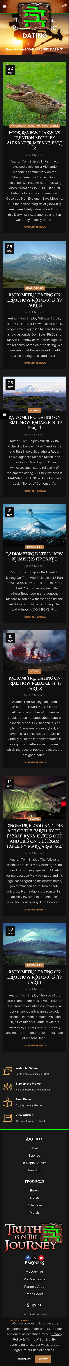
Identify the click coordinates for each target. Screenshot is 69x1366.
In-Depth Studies (34, 1163)
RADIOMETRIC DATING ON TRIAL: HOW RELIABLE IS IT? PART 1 (34, 977)
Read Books (34, 1294)
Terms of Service (34, 1314)
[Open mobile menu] (4, 6)
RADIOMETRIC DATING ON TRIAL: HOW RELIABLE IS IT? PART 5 (34, 300)
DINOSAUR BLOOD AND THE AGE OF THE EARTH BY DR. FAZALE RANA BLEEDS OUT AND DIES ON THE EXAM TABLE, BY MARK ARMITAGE (34, 837)
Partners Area (34, 1286)
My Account (34, 1272)
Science (54, 125)
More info (24, 1359)
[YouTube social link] (41, 1258)
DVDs (34, 1198)
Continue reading (35, 227)
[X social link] (34, 1258)
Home (32, 44)
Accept (42, 1359)
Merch (34, 1212)
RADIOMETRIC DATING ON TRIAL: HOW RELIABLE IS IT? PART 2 (34, 684)
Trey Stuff (34, 1170)
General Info (34, 547)
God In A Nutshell (34, 155)
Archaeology (18, 125)
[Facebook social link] (28, 1258)
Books (34, 1190)
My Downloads (34, 1279)
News (45, 125)
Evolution (34, 125)
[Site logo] (34, 16)
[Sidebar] (4, 414)
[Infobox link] (34, 1071)
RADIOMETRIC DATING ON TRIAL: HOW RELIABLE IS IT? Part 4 (34, 423)
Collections (34, 1205)
